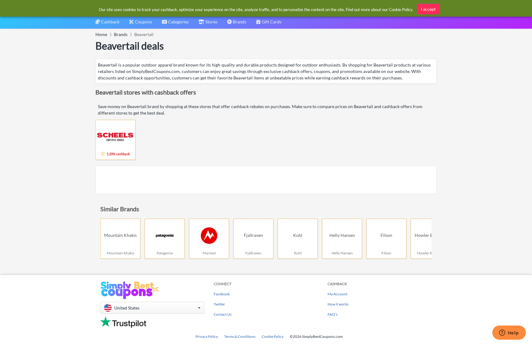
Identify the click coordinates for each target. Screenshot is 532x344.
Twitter (219, 304)
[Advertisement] (266, 180)
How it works (338, 304)
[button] (152, 308)
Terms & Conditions (240, 336)
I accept (428, 9)
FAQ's (332, 314)
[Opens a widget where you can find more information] (509, 333)
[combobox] (175, 24)
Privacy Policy (206, 336)
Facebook (222, 294)
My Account (337, 294)
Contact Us (223, 314)
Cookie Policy (273, 336)
